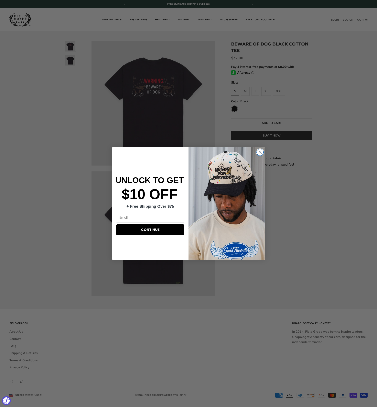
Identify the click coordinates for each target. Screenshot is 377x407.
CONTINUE (150, 229)
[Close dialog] (260, 152)
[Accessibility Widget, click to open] (6, 400)
